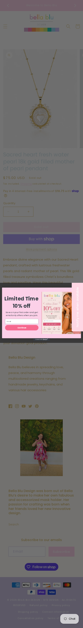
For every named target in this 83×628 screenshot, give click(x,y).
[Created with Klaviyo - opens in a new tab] (41, 339)
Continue (21, 327)
